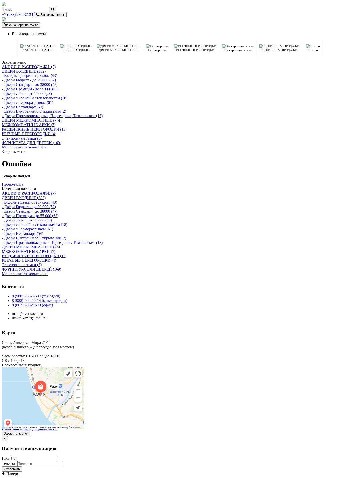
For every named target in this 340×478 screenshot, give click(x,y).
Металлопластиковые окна (25, 147)
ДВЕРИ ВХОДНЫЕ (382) (24, 71)
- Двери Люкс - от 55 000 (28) (27, 93)
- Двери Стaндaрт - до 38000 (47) (29, 84)
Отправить (12, 469)
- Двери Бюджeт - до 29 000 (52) (29, 80)
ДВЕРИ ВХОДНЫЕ (75, 50)
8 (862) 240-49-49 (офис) (32, 305)
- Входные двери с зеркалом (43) (29, 76)
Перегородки (157, 50)
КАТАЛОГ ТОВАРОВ (37, 50)
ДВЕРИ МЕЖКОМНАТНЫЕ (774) (31, 120)
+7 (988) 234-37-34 (17, 14)
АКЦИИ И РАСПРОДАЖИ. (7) (29, 67)
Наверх (12, 474)
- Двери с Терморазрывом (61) (27, 102)
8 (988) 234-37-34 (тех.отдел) (36, 296)
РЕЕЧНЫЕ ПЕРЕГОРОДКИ (195, 50)
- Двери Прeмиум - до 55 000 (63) (30, 89)
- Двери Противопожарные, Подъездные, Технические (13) (52, 116)
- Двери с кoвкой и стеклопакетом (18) (34, 98)
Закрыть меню (14, 62)
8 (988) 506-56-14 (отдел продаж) (39, 300)
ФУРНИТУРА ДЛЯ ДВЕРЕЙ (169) (31, 143)
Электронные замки (238, 50)
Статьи (313, 50)
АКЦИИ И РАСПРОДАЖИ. (279, 50)
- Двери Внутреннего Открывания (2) (34, 111)
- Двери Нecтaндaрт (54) (22, 107)
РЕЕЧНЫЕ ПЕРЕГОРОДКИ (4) (29, 134)
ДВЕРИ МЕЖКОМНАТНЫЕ (118, 50)
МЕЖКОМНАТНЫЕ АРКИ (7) (28, 125)
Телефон (9, 463)
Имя (5, 458)
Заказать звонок (52, 15)
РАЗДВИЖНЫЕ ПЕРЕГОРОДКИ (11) (34, 129)
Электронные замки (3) (22, 138)
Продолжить (12, 184)
